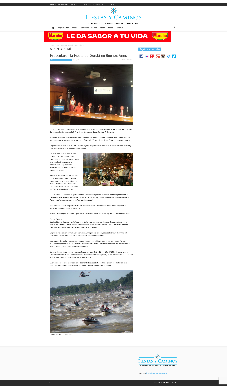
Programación (63, 28)
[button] (174, 27)
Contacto (110, 4)
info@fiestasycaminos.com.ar (156, 373)
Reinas (94, 28)
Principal (54, 60)
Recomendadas (106, 28)
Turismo (119, 28)
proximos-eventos (65, 60)
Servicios (85, 28)
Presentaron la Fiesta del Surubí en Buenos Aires (88, 55)
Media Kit (99, 4)
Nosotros (87, 4)
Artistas (75, 28)
